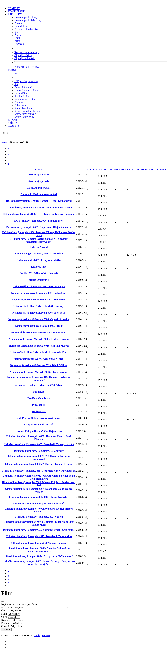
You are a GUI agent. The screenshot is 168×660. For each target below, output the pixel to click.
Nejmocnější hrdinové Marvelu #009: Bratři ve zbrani (39, 339)
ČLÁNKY (13, 125)
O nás (37, 635)
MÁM (102, 169)
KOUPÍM (120, 169)
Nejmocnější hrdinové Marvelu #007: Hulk (39, 325)
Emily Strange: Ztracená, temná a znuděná (39, 253)
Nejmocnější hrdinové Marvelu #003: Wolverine (38, 299)
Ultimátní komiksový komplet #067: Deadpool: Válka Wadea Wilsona (39, 490)
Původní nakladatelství (26, 29)
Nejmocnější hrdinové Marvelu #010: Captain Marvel (39, 345)
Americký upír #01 (38, 174)
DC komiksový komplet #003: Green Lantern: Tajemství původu (39, 214)
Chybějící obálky (23, 55)
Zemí (17, 40)
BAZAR (12, 119)
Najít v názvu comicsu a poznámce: (19, 604)
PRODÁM (133, 169)
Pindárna (19, 102)
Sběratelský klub (23, 108)
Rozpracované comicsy (26, 52)
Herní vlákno (21, 93)
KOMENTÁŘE (16, 11)
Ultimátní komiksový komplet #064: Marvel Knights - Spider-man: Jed (38, 484)
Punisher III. (39, 411)
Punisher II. (38, 404)
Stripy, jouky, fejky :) (25, 116)
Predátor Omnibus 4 (38, 398)
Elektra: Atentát (39, 247)
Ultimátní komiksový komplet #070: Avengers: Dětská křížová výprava (38, 510)
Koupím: (5, 620)
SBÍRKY (13, 122)
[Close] (2, 601)
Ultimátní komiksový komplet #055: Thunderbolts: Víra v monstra (39, 470)
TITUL (39, 169)
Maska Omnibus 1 (39, 279)
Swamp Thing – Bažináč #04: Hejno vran (39, 431)
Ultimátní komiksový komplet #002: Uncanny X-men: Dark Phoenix (39, 438)
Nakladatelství (21, 26)
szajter (5, 142)
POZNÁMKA (158, 169)
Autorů (18, 23)
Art (16, 84)
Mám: (4, 613)
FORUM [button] (12, 69)
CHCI (111, 169)
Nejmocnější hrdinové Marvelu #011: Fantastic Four (39, 352)
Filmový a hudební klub (26, 90)
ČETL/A (92, 169)
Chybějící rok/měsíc (24, 58)
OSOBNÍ (145, 169)
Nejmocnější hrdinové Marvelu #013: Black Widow (38, 365)
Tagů (17, 38)
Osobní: (5, 626)
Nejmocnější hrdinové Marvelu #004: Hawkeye (39, 306)
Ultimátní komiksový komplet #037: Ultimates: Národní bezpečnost (39, 457)
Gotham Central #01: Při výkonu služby (39, 260)
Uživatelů (19, 43)
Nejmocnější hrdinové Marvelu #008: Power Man (38, 332)
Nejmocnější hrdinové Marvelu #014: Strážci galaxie (39, 372)
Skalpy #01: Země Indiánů (38, 424)
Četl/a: (4, 610)
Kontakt (46, 635)
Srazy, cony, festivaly (25, 113)
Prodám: (5, 623)
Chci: (4, 616)
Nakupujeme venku (24, 99)
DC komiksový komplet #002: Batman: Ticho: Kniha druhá (39, 207)
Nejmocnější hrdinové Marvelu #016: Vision (38, 385)
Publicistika (20, 105)
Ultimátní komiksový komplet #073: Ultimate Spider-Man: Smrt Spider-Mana (38, 523)
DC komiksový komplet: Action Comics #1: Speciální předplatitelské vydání (39, 240)
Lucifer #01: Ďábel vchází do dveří (39, 273)
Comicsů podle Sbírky (26, 17)
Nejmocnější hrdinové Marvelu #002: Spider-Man (38, 293)
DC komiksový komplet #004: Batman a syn (38, 220)
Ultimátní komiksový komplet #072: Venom (39, 516)
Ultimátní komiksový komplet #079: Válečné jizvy (38, 543)
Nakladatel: (7, 607)
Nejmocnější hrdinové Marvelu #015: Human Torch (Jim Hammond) (38, 378)
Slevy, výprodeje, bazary (27, 111)
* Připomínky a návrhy (26, 81)
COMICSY (14, 8)
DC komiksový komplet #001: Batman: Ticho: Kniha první (39, 200)
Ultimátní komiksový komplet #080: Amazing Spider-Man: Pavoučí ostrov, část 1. (38, 549)
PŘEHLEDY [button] (15, 14)
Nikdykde (38, 391)
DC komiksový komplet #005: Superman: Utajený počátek (38, 227)
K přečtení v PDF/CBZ (26, 66)
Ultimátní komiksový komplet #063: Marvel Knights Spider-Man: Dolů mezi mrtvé (39, 477)
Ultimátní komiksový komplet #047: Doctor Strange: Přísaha (38, 464)
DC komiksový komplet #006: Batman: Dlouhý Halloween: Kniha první (38, 234)
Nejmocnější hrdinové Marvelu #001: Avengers (39, 286)
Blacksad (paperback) (39, 187)
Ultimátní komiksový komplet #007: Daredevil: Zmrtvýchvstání (39, 444)
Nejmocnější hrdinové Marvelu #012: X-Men (39, 358)
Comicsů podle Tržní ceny (28, 20)
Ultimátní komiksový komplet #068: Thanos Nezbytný (39, 497)
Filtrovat (6, 629)
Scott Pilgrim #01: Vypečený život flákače (39, 418)
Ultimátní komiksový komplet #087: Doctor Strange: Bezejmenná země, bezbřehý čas (39, 563)
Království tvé (38, 266)
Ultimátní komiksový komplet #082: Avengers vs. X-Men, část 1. (38, 556)
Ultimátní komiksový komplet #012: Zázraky (39, 450)
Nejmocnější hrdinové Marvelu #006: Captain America (38, 319)
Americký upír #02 (38, 181)
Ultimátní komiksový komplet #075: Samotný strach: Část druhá (39, 529)
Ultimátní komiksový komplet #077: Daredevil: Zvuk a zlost (39, 536)
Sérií (16, 32)
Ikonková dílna (22, 96)
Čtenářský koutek (23, 87)
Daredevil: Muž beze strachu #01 (39, 194)
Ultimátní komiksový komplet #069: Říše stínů (38, 503)
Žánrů (17, 35)
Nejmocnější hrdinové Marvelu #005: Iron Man (38, 312)
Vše (16, 72)
